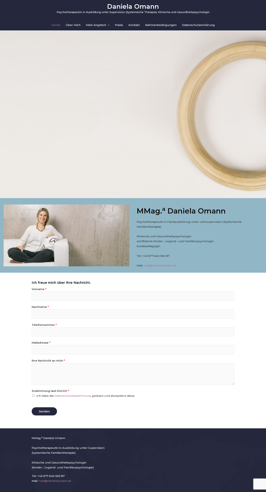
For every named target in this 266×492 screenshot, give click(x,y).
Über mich (73, 25)
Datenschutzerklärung (198, 25)
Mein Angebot (96, 25)
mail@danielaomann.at (160, 265)
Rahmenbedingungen (161, 25)
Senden (44, 411)
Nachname (40, 307)
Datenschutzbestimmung (72, 395)
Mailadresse (41, 342)
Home (55, 25)
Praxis (119, 25)
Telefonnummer (44, 325)
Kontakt (134, 25)
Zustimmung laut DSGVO (50, 391)
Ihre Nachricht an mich (48, 360)
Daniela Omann (133, 6)
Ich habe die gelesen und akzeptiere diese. (85, 395)
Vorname (39, 289)
